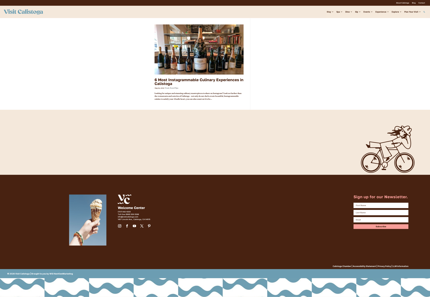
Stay (329, 12)
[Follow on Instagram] (119, 226)
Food (167, 88)
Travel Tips (174, 88)
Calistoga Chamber (342, 266)
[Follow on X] (142, 226)
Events (366, 12)
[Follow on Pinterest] (149, 226)
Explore (395, 12)
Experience (380, 12)
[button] (424, 12)
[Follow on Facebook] (127, 226)
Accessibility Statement (364, 266)
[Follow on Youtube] (134, 226)
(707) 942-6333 (124, 212)
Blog (414, 3)
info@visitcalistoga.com (128, 217)
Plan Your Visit (411, 12)
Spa (338, 12)
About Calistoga (402, 3)
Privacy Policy (384, 266)
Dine (347, 12)
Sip (356, 12)
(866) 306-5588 (132, 214)
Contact (421, 3)
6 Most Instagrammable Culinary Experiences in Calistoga (199, 81)
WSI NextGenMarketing (61, 274)
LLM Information (400, 266)
